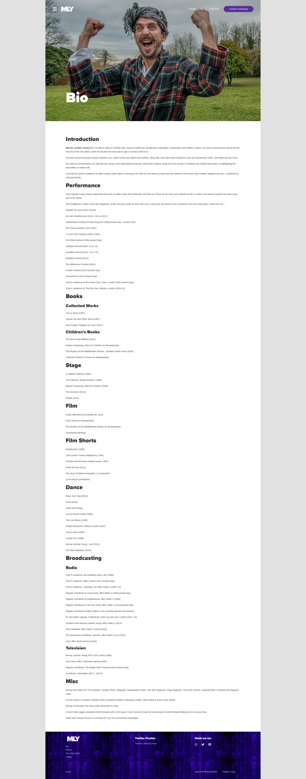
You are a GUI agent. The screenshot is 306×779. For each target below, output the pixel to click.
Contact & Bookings (238, 9)
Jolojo (232, 772)
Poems (192, 9)
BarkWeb (213, 772)
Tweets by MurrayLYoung (145, 744)
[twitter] (204, 744)
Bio (67, 746)
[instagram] (198, 744)
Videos (202, 9)
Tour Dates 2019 (73, 753)
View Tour (214, 9)
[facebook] (211, 744)
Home (68, 772)
